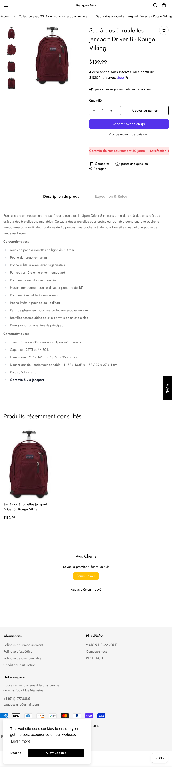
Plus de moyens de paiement (129, 134)
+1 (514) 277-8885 (16, 698)
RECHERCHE (95, 658)
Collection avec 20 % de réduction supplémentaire (53, 16)
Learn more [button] (20, 741)
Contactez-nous (96, 651)
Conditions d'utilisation (19, 665)
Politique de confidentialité (22, 658)
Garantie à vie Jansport (27, 379)
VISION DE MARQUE (101, 644)
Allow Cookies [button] (56, 752)
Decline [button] (15, 752)
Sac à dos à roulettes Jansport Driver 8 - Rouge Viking (25, 507)
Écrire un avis (86, 576)
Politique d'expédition (18, 651)
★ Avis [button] (167, 388)
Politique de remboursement (23, 644)
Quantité (95, 100)
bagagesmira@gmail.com (21, 704)
